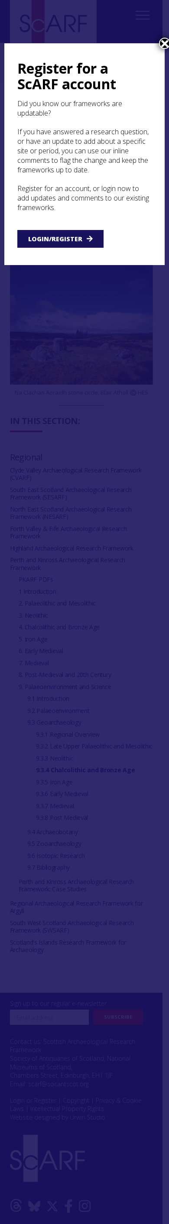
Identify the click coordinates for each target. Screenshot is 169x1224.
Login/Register (55, 239)
